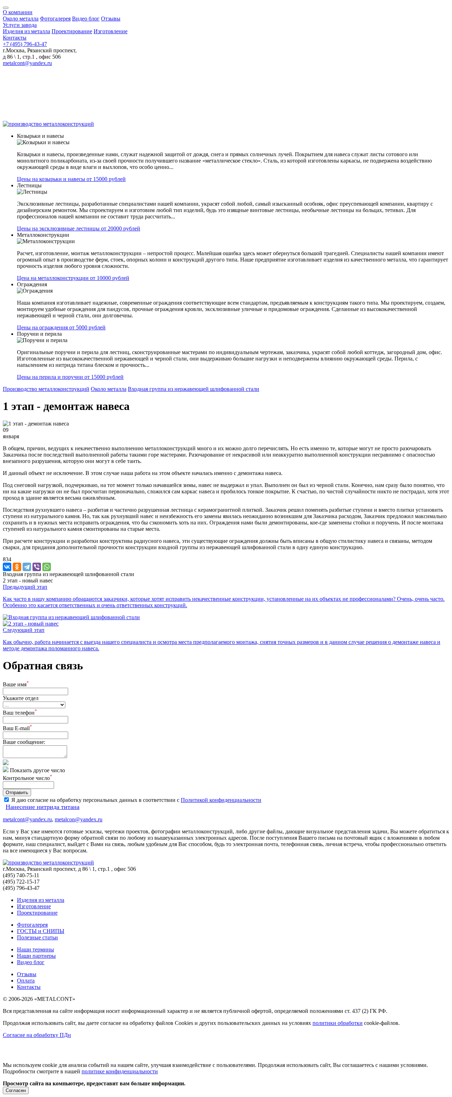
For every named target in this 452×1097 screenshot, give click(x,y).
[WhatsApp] (46, 567)
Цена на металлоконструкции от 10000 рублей (73, 278)
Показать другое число (37, 770)
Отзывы (110, 19)
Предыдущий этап (25, 587)
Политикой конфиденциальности (221, 800)
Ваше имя (16, 684)
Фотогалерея (55, 19)
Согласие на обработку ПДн (37, 1035)
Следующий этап (23, 630)
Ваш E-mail (17, 728)
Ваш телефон (20, 713)
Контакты (14, 38)
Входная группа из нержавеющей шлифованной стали (193, 389)
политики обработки (338, 1023)
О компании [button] (17, 12)
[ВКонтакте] (7, 567)
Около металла (20, 19)
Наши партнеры (36, 956)
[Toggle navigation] (5, 8)
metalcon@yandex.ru (78, 819)
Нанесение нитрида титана (42, 806)
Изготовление (110, 31)
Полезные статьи (37, 937)
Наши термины (35, 949)
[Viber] (36, 567)
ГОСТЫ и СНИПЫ (40, 931)
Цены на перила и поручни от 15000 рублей (70, 377)
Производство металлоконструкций (46, 389)
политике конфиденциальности (120, 1071)
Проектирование (72, 31)
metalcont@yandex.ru (27, 63)
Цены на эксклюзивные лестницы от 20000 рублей (78, 228)
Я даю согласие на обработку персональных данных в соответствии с (94, 800)
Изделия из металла (26, 31)
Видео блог (86, 19)
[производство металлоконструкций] (48, 124)
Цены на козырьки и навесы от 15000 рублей (71, 179)
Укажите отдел (20, 698)
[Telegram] (27, 567)
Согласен (16, 1090)
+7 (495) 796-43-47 (25, 44)
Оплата (26, 981)
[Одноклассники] (17, 567)
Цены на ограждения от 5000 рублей (61, 327)
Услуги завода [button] (20, 25)
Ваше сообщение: (24, 742)
